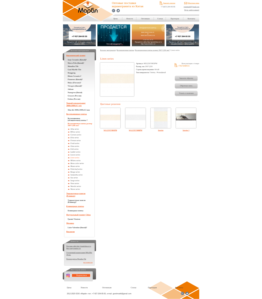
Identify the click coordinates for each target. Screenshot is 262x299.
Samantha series (76, 175)
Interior (160, 130)
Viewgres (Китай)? (75, 86)
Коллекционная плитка (76, 114)
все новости (88, 262)
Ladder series (75, 152)
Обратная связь (193, 3)
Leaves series (75, 155)
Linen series (74, 158)
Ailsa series (74, 129)
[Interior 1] (186, 128)
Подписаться (81, 275)
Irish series (74, 149)
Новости (129, 19)
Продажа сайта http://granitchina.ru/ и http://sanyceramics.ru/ (78, 247)
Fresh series (74, 143)
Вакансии (70, 232)
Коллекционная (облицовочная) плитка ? (78, 119)
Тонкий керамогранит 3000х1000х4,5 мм (76, 104)
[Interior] (161, 128)
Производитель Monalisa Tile (76, 259)
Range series (75, 172)
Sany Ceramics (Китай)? (77, 60)
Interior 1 (186, 130)
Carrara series (75, 135)
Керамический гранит (75, 56)
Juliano (71, 89)
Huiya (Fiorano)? (74, 83)
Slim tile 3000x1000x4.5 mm (79, 110)
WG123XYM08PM (135, 130)
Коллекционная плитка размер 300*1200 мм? (80, 124)
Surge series (74, 180)
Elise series (74, 138)
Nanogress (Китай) (75, 92)
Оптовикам (145, 19)
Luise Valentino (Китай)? (77, 228)
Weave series (75, 189)
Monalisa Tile (73, 66)
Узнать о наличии (186, 93)
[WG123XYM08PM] (135, 128)
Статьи (160, 19)
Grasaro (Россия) (74, 96)
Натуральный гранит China (78, 215)
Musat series (75, 166)
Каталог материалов (108, 50)
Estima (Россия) (74, 99)
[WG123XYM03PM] (110, 128)
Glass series (74, 146)
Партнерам (175, 19)
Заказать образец (186, 78)
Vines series (74, 183)
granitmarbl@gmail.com (191, 7)
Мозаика (70, 223)
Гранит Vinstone (74, 219)
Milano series (75, 160)
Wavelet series (75, 186)
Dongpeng (71, 73)
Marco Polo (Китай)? (76, 63)
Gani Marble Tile (74, 70)
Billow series (75, 132)
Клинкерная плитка (75, 206)
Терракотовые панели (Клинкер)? (76, 201)
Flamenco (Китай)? (75, 79)
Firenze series (75, 140)
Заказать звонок (169, 3)
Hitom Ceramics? (74, 76)
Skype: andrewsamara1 (191, 10)
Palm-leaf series (76, 169)
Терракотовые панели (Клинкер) (75, 195)
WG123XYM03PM (110, 130)
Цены (115, 19)
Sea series (74, 178)
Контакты (191, 19)
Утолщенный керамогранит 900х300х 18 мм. (79, 254)
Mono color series (77, 163)
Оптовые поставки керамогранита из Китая (127, 4)
